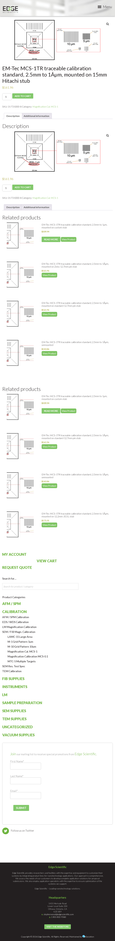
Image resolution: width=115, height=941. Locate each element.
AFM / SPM (11, 603)
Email (14, 790)
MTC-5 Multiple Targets (21, 661)
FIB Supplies (13, 678)
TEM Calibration (12, 671)
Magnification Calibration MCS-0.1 (27, 656)
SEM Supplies (14, 711)
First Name (17, 761)
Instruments (14, 686)
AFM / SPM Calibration (15, 617)
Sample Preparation (22, 703)
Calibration (14, 611)
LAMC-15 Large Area (19, 636)
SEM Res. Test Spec (13, 666)
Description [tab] (13, 115)
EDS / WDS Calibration (15, 622)
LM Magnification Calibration (19, 627)
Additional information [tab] (36, 115)
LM (4, 695)
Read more (51, 239)
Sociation (90, 936)
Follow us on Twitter (22, 830)
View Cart (47, 561)
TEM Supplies (14, 719)
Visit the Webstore (57, 926)
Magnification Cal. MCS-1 (45, 106)
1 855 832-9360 (58, 917)
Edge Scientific (10, 9)
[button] (107, 24)
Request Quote (17, 567)
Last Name (16, 776)
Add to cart (23, 96)
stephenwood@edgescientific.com (59, 914)
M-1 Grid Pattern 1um (20, 641)
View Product (68, 239)
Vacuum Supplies (18, 735)
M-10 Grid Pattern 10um (21, 646)
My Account (14, 554)
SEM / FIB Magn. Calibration (18, 631)
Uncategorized (17, 727)
